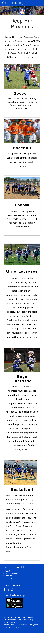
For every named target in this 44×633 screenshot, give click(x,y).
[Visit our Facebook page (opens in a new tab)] (5, 589)
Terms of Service (10, 622)
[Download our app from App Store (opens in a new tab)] (14, 600)
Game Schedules (11, 573)
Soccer (21, 93)
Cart (18, 3)
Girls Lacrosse (22, 271)
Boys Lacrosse (22, 378)
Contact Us (9, 576)
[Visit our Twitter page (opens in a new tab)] (8, 589)
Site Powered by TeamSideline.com (17, 620)
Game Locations (11, 578)
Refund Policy (9, 625)
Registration (10, 571)
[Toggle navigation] (40, 2)
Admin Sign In (12, 627)
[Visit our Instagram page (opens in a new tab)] (12, 589)
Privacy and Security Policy (28, 625)
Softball (22, 204)
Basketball (22, 489)
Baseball (22, 147)
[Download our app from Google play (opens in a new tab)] (14, 606)
